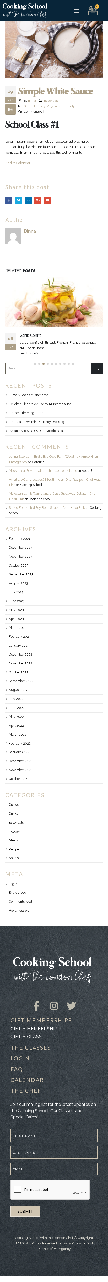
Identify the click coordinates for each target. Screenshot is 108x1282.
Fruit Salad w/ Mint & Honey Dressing (37, 422)
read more (28, 353)
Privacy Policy (70, 1243)
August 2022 (18, 690)
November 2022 (20, 663)
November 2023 (20, 556)
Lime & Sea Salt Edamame (29, 395)
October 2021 (18, 779)
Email (47, 200)
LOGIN (20, 1058)
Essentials (51, 100)
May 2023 (16, 610)
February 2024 (19, 539)
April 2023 (16, 619)
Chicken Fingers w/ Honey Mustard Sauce (40, 404)
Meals (13, 840)
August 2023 (18, 583)
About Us (88, 471)
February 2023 (19, 637)
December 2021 (20, 761)
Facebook (8, 200)
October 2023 (18, 565)
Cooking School (31, 485)
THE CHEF (25, 1090)
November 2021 (20, 770)
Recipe (14, 849)
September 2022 (21, 681)
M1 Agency (62, 1249)
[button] (76, 10)
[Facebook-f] (36, 1001)
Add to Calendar (17, 163)
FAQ (16, 1069)
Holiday (14, 831)
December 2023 (20, 548)
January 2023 (19, 645)
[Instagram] (54, 1001)
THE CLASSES (30, 1047)
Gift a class (26, 1036)
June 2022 (17, 708)
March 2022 (17, 734)
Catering (38, 462)
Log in (13, 884)
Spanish (14, 858)
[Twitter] (71, 1001)
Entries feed (17, 892)
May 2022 (16, 717)
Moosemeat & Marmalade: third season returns (43, 471)
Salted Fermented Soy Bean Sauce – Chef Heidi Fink (47, 508)
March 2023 (17, 628)
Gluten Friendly (34, 106)
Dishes (14, 805)
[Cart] (93, 10)
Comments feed (20, 901)
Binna (32, 100)
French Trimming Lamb (26, 413)
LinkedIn (28, 200)
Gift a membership (33, 1028)
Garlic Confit (30, 335)
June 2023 (16, 601)
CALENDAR (27, 1079)
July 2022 (16, 699)
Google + (37, 200)
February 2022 (20, 743)
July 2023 (16, 592)
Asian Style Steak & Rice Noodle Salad (37, 431)
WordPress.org (19, 910)
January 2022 (19, 752)
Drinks (13, 813)
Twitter (18, 200)
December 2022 (20, 654)
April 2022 (16, 726)
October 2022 (18, 672)
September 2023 (21, 574)
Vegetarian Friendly (60, 106)
